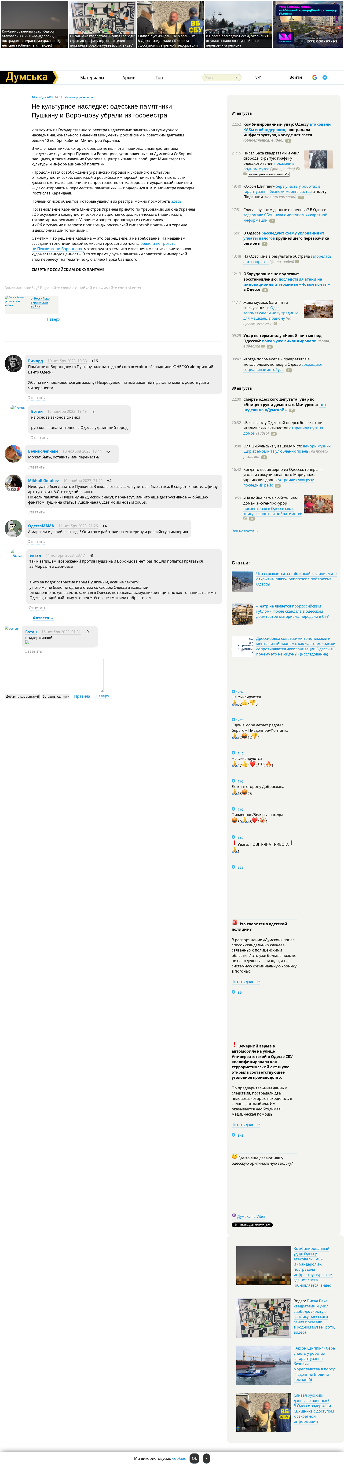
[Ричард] (13, 370)
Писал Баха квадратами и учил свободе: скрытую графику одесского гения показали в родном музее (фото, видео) (102, 41)
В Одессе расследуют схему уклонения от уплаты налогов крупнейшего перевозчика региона (237, 41)
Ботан (37, 411)
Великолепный (43, 451)
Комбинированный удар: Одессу (276, 124)
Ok (194, 1458)
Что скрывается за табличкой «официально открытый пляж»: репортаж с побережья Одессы (296, 579)
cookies (179, 1458)
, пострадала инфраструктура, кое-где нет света (277, 135)
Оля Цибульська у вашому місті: (273, 446)
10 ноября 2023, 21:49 (82, 480)
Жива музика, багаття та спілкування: (265, 305)
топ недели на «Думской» (284, 407)
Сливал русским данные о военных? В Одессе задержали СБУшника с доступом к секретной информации (168, 41)
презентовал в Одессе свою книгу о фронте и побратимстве (272, 511)
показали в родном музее (268, 166)
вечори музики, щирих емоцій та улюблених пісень (287, 448)
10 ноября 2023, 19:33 (67, 360)
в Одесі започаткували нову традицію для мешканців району (270, 313)
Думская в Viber (251, 1216)
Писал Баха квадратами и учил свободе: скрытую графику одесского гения (271, 158)
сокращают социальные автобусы (283, 367)
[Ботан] (18, 407)
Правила (82, 696)
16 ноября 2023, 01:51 (61, 631)
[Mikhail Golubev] (13, 490)
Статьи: (241, 562)
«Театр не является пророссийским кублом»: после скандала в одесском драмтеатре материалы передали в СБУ (292, 611)
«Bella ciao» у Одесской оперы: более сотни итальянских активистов (282, 425)
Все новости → (245, 531)
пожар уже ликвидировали (289, 341)
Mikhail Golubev (43, 480)
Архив (128, 77)
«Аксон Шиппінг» (259, 186)
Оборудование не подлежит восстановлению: (271, 276)
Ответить (36, 397)
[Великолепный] (13, 461)
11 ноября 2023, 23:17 (65, 555)
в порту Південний (284, 194)
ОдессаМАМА (41, 525)
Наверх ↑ (55, 319)
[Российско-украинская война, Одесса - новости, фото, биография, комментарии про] (17, 305)
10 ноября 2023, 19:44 (82, 451)
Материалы (92, 77)
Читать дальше (246, 981)
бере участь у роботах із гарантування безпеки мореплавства (282, 189)
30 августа (242, 388)
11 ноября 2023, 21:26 (78, 525)
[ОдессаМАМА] (13, 535)
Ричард (35, 360)
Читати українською (79, 97)
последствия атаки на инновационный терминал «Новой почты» (286, 282)
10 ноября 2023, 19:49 (67, 411)
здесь (176, 201)
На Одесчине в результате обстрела (277, 256)
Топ (159, 77)
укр (259, 77)
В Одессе (252, 233)
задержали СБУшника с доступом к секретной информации (285, 217)
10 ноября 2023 (42, 97)
